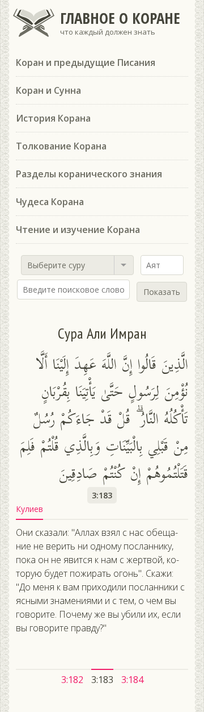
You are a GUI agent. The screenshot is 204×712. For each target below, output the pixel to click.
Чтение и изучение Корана (78, 229)
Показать (161, 291)
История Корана (53, 118)
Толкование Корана (61, 146)
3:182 (72, 679)
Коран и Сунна (48, 90)
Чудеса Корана (50, 201)
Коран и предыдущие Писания (85, 62)
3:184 (132, 679)
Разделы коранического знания (89, 174)
